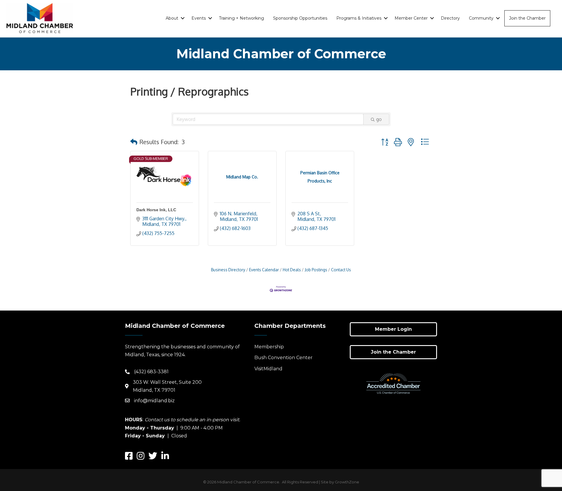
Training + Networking (241, 18)
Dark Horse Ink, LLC (156, 209)
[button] (133, 142)
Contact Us (341, 269)
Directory (450, 18)
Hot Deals (292, 269)
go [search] (379, 119)
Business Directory (228, 269)
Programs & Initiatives (358, 18)
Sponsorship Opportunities (300, 18)
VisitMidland (268, 368)
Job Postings (316, 269)
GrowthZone (347, 482)
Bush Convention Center (283, 357)
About (172, 18)
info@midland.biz (154, 400)
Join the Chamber (527, 18)
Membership (269, 347)
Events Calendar (264, 269)
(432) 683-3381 (151, 371)
